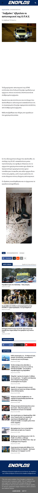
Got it (24, 491)
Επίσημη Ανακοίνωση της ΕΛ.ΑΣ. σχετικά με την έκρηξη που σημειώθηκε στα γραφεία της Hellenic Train (18, 330)
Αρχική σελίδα (5, 9)
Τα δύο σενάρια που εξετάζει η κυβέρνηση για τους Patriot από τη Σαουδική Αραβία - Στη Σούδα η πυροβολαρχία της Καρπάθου (22, 367)
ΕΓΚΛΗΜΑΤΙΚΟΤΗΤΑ (15, 9)
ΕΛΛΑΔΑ (22, 253)
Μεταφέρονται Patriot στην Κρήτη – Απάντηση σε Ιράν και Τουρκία (22, 429)
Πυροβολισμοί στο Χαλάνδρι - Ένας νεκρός (16, 284)
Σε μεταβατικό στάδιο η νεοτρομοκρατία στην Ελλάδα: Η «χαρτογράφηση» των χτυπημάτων (17, 306)
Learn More (16, 491)
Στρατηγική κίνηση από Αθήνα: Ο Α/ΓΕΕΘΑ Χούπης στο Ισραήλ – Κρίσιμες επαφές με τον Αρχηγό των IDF (23, 449)
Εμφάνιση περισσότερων (29, 264)
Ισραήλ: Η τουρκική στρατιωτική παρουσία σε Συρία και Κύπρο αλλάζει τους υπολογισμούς (23, 389)
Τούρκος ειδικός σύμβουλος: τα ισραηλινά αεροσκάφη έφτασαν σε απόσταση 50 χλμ (22, 398)
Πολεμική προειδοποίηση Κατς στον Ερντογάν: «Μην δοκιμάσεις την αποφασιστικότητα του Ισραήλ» (22, 407)
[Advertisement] (19, 64)
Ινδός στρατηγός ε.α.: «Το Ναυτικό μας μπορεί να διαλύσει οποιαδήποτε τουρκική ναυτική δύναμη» (23, 357)
